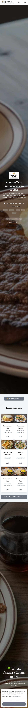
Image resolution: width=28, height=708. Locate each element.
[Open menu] (25, 2)
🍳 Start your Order (13, 399)
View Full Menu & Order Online (13, 497)
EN (20, 2)
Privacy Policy (16, 696)
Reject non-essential (14, 700)
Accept (14, 704)
